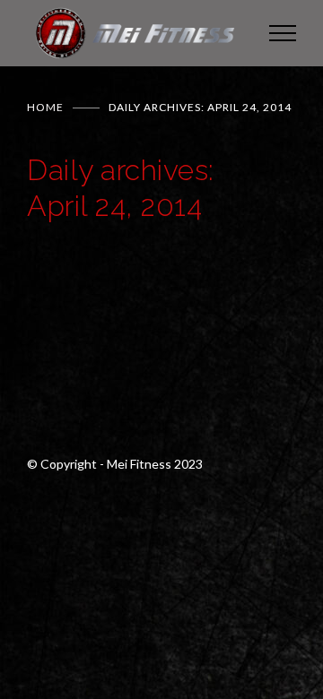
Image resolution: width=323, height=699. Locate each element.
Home (45, 107)
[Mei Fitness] (134, 33)
